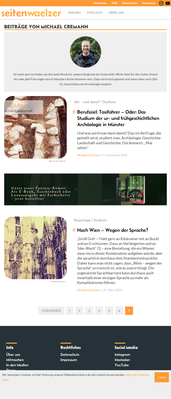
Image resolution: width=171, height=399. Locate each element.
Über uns (116, 12)
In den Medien (17, 365)
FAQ (114, 3)
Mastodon (122, 360)
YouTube (122, 365)
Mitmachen (100, 3)
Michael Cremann (89, 155)
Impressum (149, 3)
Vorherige (51, 311)
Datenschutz (129, 3)
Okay (162, 377)
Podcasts (94, 12)
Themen (74, 12)
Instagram (122, 354)
